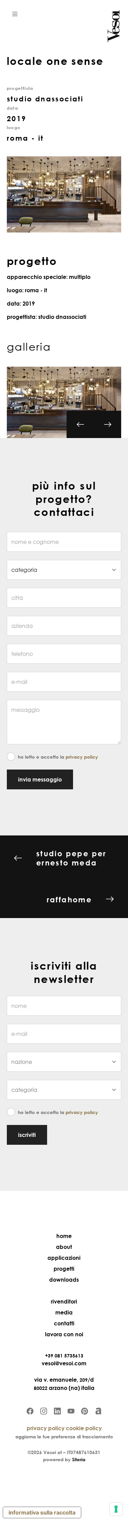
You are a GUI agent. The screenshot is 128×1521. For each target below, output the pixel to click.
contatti (64, 1323)
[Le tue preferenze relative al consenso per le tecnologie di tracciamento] (116, 1509)
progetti (64, 1268)
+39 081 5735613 (64, 1355)
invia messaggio (40, 779)
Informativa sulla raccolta (42, 1512)
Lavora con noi (64, 1334)
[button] (15, 13)
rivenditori (64, 1301)
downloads (64, 1279)
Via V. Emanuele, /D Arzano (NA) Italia (64, 1383)
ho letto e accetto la (58, 757)
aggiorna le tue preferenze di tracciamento (64, 1436)
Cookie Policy (84, 1428)
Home (64, 1236)
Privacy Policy (82, 757)
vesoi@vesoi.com (64, 1363)
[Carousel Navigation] (94, 431)
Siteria (78, 1459)
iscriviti (27, 1134)
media (64, 1312)
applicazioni (64, 1257)
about (64, 1246)
